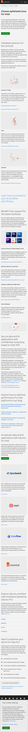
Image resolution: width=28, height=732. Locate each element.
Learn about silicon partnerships (10, 683)
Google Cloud (16, 380)
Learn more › (4, 494)
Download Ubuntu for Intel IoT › (9, 105)
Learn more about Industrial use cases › (11, 183)
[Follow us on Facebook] (6, 699)
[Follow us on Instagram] (13, 699)
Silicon (11, 5)
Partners (4, 5)
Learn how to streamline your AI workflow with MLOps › (13, 198)
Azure (11, 380)
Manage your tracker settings (9, 724)
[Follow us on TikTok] (17, 699)
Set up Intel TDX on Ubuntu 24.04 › (10, 385)
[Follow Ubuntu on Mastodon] (2, 699)
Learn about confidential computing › (10, 387)
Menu (25, 2)
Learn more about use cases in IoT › (10, 109)
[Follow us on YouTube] (21, 699)
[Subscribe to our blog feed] (25, 699)
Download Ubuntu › (6, 317)
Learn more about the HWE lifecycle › (10, 299)
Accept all (6, 728)
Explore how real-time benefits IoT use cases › (13, 280)
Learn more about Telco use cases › (10, 146)
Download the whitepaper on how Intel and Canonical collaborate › (12, 687)
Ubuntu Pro (7, 613)
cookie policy (12, 721)
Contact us (5, 458)
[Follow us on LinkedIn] (10, 699)
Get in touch (5, 33)
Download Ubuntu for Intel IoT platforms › (11, 262)
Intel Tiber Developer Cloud (11, 382)
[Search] (21, 2)
